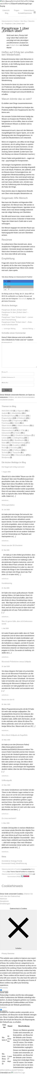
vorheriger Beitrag (9, 328)
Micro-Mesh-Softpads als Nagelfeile (14, 735)
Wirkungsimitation (8, 505)
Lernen (4, 438)
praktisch (17, 445)
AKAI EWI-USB (7, 411)
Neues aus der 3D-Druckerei (12, 545)
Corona (23, 416)
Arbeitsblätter (16, 413)
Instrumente (6, 433)
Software (17, 450)
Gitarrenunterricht (8, 430)
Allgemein (21, 411)
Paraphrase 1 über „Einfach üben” (15, 30)
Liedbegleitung (18, 438)
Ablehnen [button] (3, 899)
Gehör (17, 423)
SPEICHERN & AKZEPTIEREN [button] (11, 1070)
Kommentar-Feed (8, 863)
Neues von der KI (8, 699)
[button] (8, 281)
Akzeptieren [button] (4, 901)
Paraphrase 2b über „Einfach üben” (14, 310)
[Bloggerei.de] (25, 876)
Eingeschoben (7, 418)
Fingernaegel (18, 420)
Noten (4, 443)
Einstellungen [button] (5, 904)
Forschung (5, 423)
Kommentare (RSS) (14, 876)
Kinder (17, 433)
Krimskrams (6, 435)
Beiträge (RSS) (27, 874)
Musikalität (5, 440)
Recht (4, 447)
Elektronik (22, 418)
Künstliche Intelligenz (23, 435)
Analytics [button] (3, 1007)
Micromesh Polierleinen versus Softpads (16, 661)
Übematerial (6, 455)
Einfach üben (14, 45)
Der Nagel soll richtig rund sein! (13, 467)
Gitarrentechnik (7, 428)
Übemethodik (22, 298)
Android (4, 413)
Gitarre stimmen (23, 425)
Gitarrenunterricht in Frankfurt (11, 869)
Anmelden (5, 861)
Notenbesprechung (18, 443)
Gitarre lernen (7, 425)
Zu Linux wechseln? (9, 818)
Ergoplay (5, 420)
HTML (22, 430)
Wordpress (6, 457)
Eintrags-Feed (16, 861)
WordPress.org (21, 863)
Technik (4, 452)
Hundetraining (7, 583)
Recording (14, 447)
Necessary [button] (4, 988)
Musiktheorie (19, 440)
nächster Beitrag (27, 328)
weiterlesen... (6, 500)
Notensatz (5, 445)
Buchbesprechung (8, 416)
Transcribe (16, 452)
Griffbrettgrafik (7, 780)
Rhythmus (5, 450)
